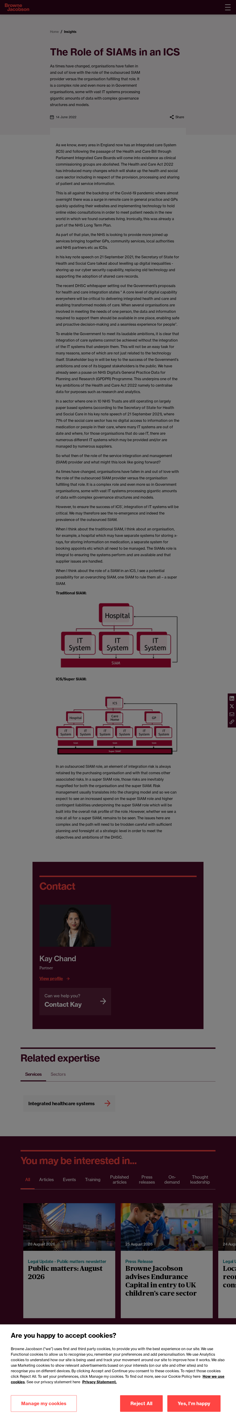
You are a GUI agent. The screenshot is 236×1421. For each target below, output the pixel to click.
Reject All (141, 1403)
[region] (118, 1372)
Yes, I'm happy (194, 1403)
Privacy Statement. (99, 1382)
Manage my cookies (43, 1403)
